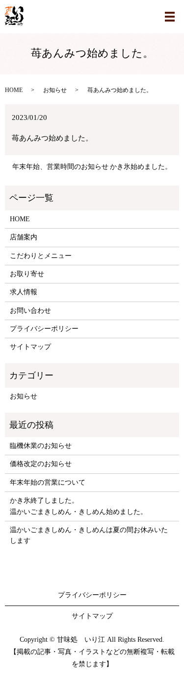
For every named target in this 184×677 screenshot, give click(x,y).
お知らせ (55, 90)
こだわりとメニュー (41, 255)
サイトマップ (30, 346)
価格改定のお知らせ (41, 463)
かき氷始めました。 (141, 166)
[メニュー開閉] (170, 17)
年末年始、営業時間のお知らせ (60, 166)
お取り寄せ (27, 274)
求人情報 (23, 292)
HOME (14, 90)
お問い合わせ (30, 310)
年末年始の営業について (47, 482)
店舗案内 (23, 237)
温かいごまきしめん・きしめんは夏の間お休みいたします (89, 535)
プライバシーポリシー (44, 328)
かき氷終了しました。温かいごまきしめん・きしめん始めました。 (78, 506)
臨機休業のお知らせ (41, 445)
